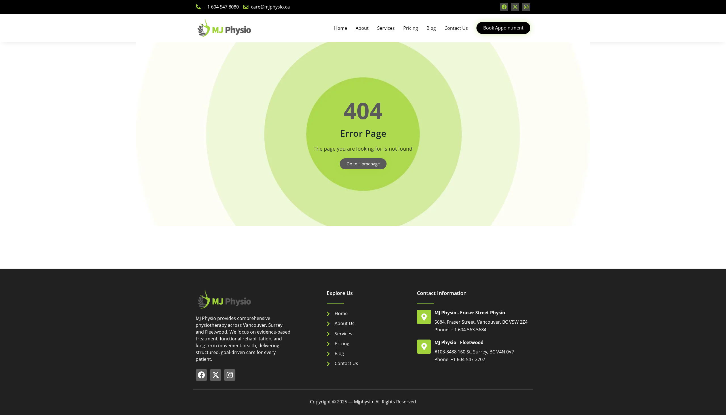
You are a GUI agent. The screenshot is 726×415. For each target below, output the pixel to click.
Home (340, 28)
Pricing (410, 28)
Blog (431, 28)
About (362, 28)
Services (386, 28)
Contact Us (456, 28)
